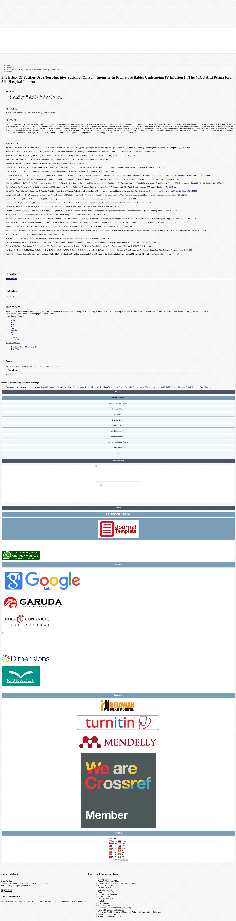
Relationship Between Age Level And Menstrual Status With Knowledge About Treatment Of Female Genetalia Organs (93, 387)
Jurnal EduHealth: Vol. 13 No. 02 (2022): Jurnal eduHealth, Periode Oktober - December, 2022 (176, 387)
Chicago (14, 329)
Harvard (14, 331)
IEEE (13, 333)
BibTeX (15, 349)
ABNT (13, 326)
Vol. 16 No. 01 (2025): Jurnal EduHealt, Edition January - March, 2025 (33, 70)
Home (8, 65)
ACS (12, 322)
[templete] (118, 538)
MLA (13, 335)
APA (12, 324)
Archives (9, 68)
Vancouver (15, 339)
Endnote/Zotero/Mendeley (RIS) (24, 347)
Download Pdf (11, 279)
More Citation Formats (14, 316)
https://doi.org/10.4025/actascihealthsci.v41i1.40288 (176, 191)
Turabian (14, 337)
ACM (13, 320)
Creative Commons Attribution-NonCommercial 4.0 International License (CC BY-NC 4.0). (52, 901)
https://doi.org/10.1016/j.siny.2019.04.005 (166, 254)
